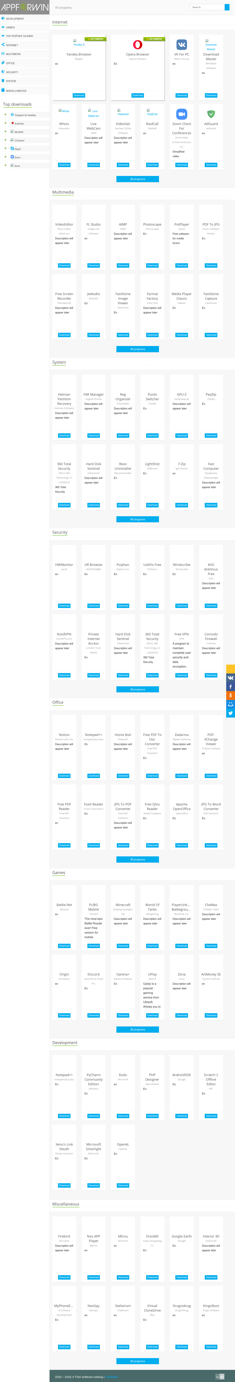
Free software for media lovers (181, 238)
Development (14, 18)
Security (11, 72)
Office (10, 63)
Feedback (111, 1377)
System (10, 81)
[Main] (24, 7)
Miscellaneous (15, 90)
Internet (11, 45)
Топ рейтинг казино (19, 36)
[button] (230, 677)
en (56, 63)
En (115, 63)
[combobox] (209, 7)
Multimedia (13, 54)
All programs (63, 7)
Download (79, 95)
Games (10, 27)
